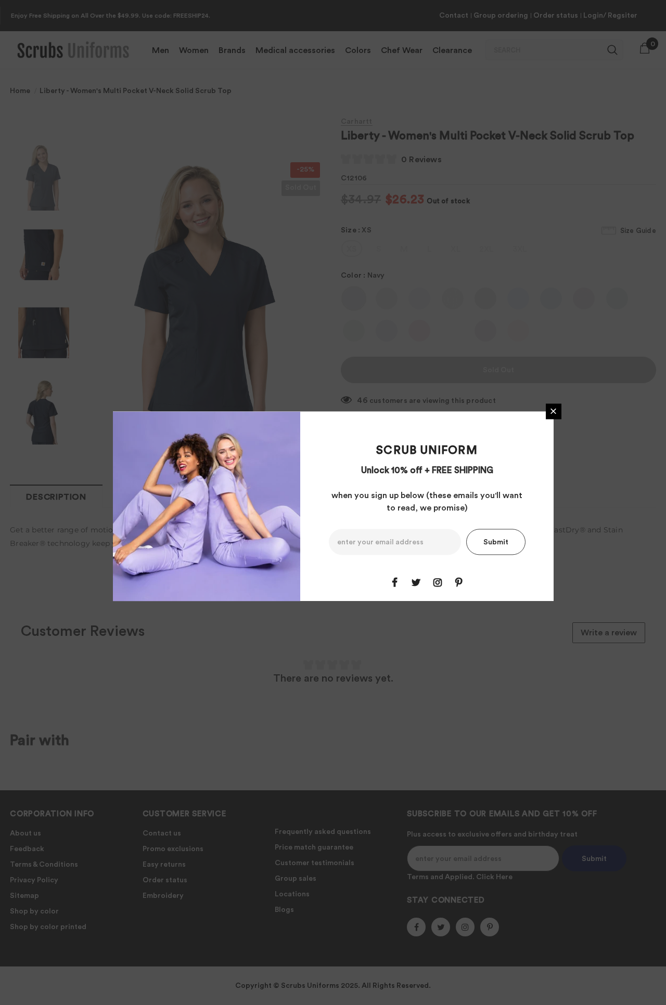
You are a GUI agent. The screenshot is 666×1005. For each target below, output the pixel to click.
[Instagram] (437, 582)
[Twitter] (416, 582)
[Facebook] (395, 582)
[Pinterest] (459, 582)
